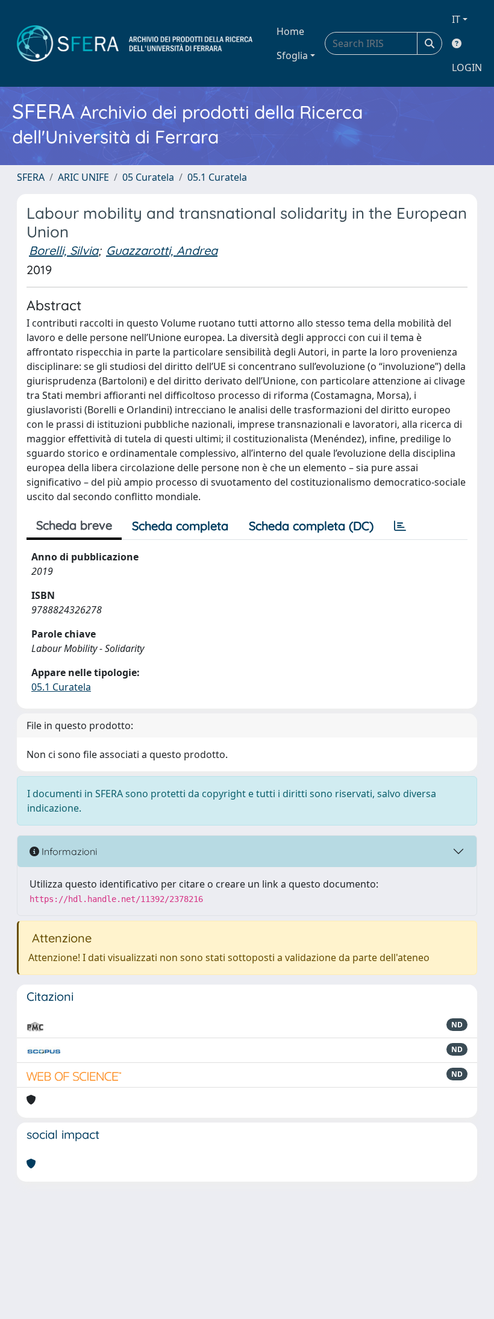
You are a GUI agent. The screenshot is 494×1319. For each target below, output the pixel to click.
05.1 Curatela (217, 177)
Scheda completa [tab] (180, 525)
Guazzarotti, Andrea (161, 250)
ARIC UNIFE (83, 177)
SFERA (31, 177)
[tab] (400, 526)
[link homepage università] (134, 43)
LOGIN (467, 67)
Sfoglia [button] (292, 55)
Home (290, 31)
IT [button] (456, 19)
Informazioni (68, 851)
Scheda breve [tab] (74, 525)
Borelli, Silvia (63, 250)
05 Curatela (148, 177)
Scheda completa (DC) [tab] (311, 525)
